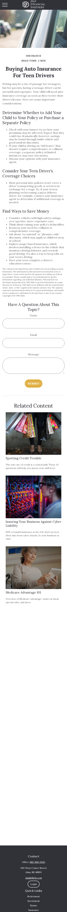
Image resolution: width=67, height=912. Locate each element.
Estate (33, 905)
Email (33, 334)
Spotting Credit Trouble (23, 458)
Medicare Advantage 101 (23, 592)
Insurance (33, 910)
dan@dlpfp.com (33, 877)
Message (33, 354)
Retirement (33, 896)
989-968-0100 (37, 862)
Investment (33, 901)
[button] (34, 884)
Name (33, 315)
